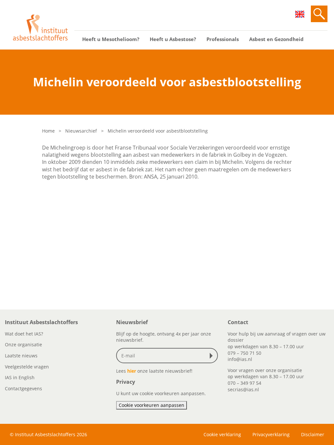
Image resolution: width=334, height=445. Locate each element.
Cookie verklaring (222, 434)
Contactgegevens (23, 388)
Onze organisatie (23, 344)
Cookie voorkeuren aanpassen (151, 405)
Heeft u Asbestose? (173, 39)
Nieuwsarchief (81, 131)
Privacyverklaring (271, 434)
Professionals (222, 39)
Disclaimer (312, 434)
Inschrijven (213, 356)
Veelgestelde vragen (27, 367)
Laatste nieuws (21, 355)
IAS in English (20, 377)
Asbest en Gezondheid (276, 39)
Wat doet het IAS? (24, 334)
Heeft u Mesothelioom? (110, 39)
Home (48, 131)
